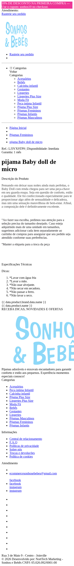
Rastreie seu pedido (14, 14)
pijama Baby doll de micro (25, 142)
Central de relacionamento (25, 438)
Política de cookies (21, 456)
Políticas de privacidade (24, 446)
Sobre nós (15, 449)
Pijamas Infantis (27, 114)
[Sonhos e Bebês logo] (16, 47)
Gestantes (23, 89)
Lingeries (23, 92)
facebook (15, 480)
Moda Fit (23, 100)
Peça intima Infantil (29, 103)
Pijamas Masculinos (29, 117)
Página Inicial (17, 127)
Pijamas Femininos (29, 110)
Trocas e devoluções (22, 453)
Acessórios (24, 78)
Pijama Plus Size (27, 107)
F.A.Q (13, 442)
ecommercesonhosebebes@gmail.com (33, 473)
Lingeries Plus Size (29, 96)
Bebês (21, 82)
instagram (15, 487)
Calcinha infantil (27, 85)
